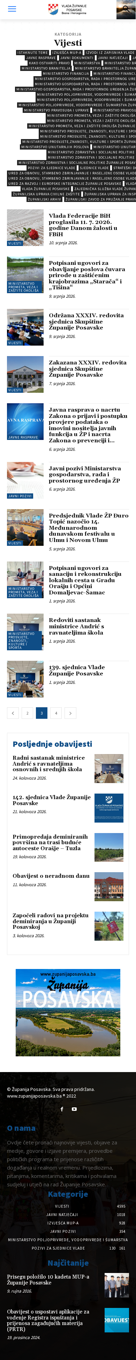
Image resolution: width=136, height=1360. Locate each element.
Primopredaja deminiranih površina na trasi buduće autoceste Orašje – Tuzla (50, 843)
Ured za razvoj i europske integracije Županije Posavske (64, 183)
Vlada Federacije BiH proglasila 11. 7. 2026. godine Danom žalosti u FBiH (83, 225)
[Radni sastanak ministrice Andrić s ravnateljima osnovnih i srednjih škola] (109, 768)
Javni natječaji (113, 58)
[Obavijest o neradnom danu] (109, 886)
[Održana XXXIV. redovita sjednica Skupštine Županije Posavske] (25, 327)
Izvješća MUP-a (66, 52)
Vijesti (15, 243)
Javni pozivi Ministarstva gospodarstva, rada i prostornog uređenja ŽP (85, 474)
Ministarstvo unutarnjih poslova (55, 147)
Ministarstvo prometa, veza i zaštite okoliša (23, 287)
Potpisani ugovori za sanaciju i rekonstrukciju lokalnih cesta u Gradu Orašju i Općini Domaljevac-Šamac (85, 580)
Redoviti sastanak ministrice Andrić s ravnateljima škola (76, 626)
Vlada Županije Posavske (46, 189)
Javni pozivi (20, 496)
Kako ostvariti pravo (49, 63)
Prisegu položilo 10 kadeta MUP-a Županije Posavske (48, 1280)
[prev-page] (13, 713)
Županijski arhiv (44, 199)
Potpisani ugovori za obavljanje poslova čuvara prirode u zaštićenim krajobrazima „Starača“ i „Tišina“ (87, 275)
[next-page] (70, 713)
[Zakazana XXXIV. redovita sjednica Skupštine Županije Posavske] (25, 374)
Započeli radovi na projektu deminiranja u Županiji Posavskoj (51, 921)
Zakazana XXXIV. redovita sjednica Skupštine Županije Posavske (88, 368)
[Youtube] (74, 1109)
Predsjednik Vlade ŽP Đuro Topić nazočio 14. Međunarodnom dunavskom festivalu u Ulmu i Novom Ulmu (89, 528)
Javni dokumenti (76, 58)
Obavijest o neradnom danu (51, 876)
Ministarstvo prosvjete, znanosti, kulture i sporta (21, 640)
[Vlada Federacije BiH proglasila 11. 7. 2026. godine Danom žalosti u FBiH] (25, 227)
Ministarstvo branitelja (46, 68)
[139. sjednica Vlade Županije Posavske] (25, 679)
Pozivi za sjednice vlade (51, 168)
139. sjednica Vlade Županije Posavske (77, 670)
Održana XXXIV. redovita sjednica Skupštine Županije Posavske (86, 321)
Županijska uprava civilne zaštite (46, 194)
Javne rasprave (41, 58)
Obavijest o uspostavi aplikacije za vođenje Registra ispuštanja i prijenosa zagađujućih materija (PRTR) (48, 1321)
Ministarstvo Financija (66, 73)
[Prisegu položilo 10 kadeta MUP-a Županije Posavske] (117, 1285)
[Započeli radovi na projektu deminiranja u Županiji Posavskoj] (109, 926)
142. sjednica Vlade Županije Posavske (52, 800)
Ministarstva (87, 63)
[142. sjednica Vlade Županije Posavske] (109, 808)
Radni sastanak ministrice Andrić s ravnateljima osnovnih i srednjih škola (49, 764)
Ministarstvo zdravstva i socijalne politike (91, 152)
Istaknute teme (32, 52)
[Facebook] (62, 1109)
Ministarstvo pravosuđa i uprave (56, 110)
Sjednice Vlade (94, 168)
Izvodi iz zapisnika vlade (110, 52)
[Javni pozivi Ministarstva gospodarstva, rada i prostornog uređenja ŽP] (25, 480)
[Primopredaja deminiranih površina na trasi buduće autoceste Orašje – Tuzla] (109, 847)
